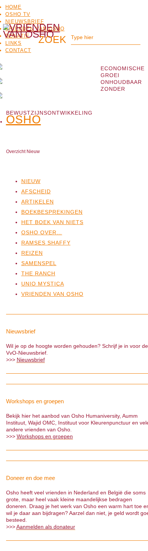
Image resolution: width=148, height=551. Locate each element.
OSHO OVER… (41, 232)
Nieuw (31, 181)
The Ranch (38, 273)
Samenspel (39, 263)
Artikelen (37, 202)
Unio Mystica (42, 284)
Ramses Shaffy (46, 243)
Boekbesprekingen (52, 212)
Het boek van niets (52, 222)
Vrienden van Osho (52, 294)
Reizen (32, 253)
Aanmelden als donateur (45, 527)
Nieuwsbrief (24, 21)
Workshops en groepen (45, 436)
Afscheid (36, 191)
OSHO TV (17, 14)
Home (13, 7)
